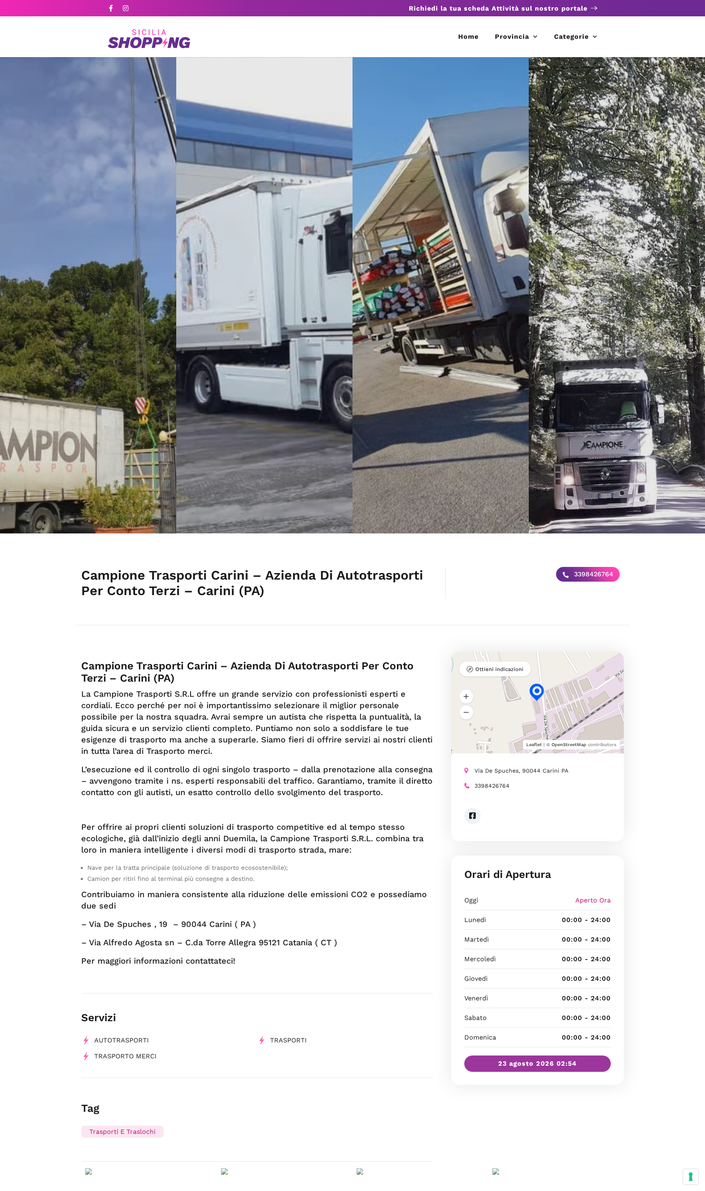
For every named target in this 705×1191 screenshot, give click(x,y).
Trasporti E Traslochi (122, 1131)
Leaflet (534, 744)
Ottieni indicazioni (499, 669)
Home (468, 36)
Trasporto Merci (125, 1056)
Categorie (571, 36)
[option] (88, 295)
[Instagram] (125, 8)
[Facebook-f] (111, 8)
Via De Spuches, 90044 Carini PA (521, 770)
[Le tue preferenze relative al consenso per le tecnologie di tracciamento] (690, 1176)
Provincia (512, 36)
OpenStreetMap (569, 744)
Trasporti (288, 1040)
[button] (466, 697)
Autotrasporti (121, 1040)
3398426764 (592, 574)
